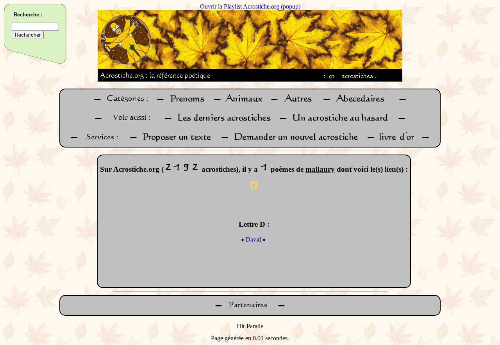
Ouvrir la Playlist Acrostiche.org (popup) (250, 6)
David (253, 239)
